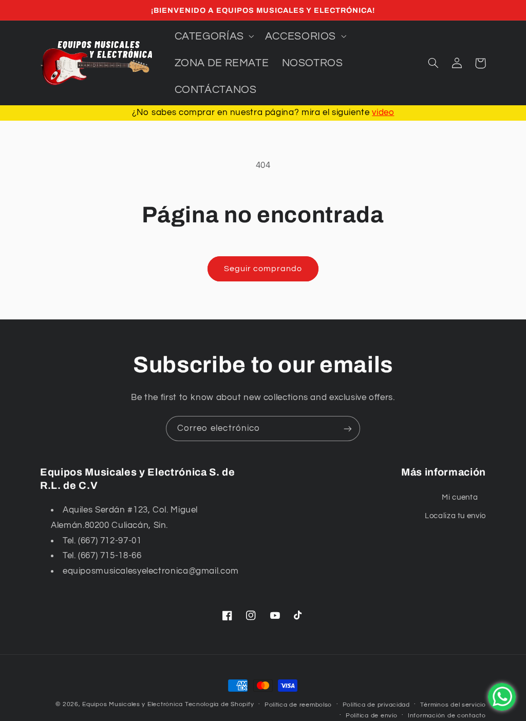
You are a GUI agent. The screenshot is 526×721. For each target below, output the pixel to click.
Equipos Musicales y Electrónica (132, 704)
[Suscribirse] (348, 428)
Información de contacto (447, 715)
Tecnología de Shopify (219, 704)
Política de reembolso (298, 705)
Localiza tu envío (455, 516)
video (383, 112)
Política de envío (372, 715)
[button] (213, 36)
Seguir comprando (263, 268)
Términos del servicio (452, 705)
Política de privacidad (376, 705)
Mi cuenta (460, 497)
